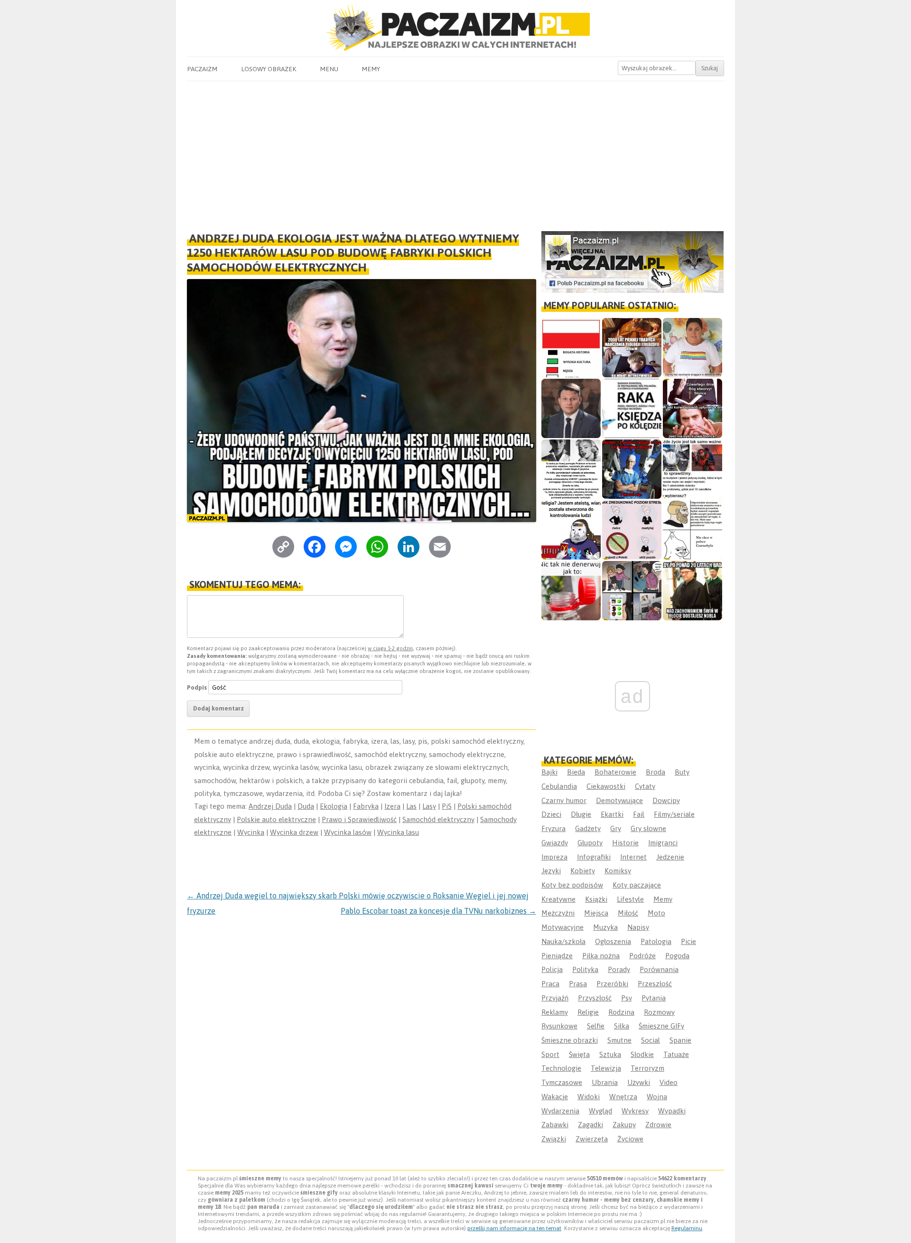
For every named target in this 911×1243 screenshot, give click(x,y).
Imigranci (663, 843)
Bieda (576, 772)
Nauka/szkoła (563, 941)
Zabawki (554, 1125)
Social (650, 1040)
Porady (619, 969)
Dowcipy (666, 800)
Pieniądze (557, 956)
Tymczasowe (561, 1082)
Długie (581, 814)
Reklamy (554, 1012)
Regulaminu (686, 1228)
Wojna (657, 1097)
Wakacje (554, 1097)
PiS (447, 806)
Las (411, 806)
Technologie (561, 1068)
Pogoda (677, 956)
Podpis (197, 687)
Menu (329, 69)
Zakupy (624, 1125)
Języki (551, 871)
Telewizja (606, 1068)
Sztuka (610, 1054)
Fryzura (553, 828)
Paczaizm (202, 69)
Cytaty (645, 786)
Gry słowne (648, 828)
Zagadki (590, 1125)
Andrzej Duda (270, 806)
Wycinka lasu (398, 832)
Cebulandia (559, 786)
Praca (550, 984)
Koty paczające (637, 885)
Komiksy (617, 871)
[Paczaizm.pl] (455, 28)
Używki (638, 1082)
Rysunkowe (559, 1026)
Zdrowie (658, 1125)
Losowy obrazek (268, 69)
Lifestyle (630, 899)
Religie (588, 1012)
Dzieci (551, 814)
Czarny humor (563, 800)
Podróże (642, 956)
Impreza (554, 857)
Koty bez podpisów (572, 885)
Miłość (628, 913)
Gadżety (588, 828)
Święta (579, 1054)
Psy (626, 998)
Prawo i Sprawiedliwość (359, 819)
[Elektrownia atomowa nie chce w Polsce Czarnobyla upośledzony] (692, 530)
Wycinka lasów (348, 832)
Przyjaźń (554, 998)
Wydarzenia (560, 1111)
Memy (371, 69)
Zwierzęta (592, 1139)
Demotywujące (619, 800)
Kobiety (582, 871)
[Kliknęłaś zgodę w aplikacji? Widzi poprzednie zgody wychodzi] (631, 590)
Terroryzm (647, 1068)
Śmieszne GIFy (661, 1026)
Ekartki (612, 814)
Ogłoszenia (613, 941)
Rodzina (621, 1012)
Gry (615, 828)
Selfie (595, 1026)
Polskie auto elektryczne (276, 819)
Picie (688, 941)
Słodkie (642, 1054)
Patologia (656, 941)
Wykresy (635, 1111)
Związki (553, 1139)
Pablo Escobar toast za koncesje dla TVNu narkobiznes (438, 911)
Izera (392, 806)
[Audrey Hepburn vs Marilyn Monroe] (571, 469)
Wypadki (672, 1111)
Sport (550, 1054)
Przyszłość (595, 998)
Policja (552, 969)
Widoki (588, 1097)
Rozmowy (659, 1012)
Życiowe (630, 1139)
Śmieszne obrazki (569, 1040)
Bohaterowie (615, 772)
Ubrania (605, 1082)
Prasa (578, 984)
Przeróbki (612, 984)
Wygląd (600, 1111)
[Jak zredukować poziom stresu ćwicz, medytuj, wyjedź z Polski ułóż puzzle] (631, 530)
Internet (633, 857)
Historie (625, 843)
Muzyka (605, 927)
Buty (682, 772)
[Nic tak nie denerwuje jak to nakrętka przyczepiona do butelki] (571, 590)
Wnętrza (623, 1097)
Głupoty (590, 843)
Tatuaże (676, 1054)
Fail (638, 814)
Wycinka (250, 832)
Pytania (653, 998)
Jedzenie (670, 857)
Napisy (638, 927)
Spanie (680, 1040)
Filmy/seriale (674, 814)
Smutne (619, 1040)
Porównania (659, 969)
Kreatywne (558, 899)
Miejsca (596, 913)
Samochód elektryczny (438, 819)
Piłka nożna (601, 956)
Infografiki (594, 857)
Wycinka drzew (294, 832)
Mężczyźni (558, 913)
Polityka (585, 969)
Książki (596, 899)
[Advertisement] (455, 152)
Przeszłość (655, 984)
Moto (656, 913)
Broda (655, 772)
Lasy (429, 806)
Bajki (549, 772)
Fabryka (366, 806)
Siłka (621, 1026)
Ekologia (333, 806)
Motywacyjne (562, 927)
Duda (305, 806)
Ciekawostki (605, 786)
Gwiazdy (554, 843)
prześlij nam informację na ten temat (514, 1228)
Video (669, 1082)
